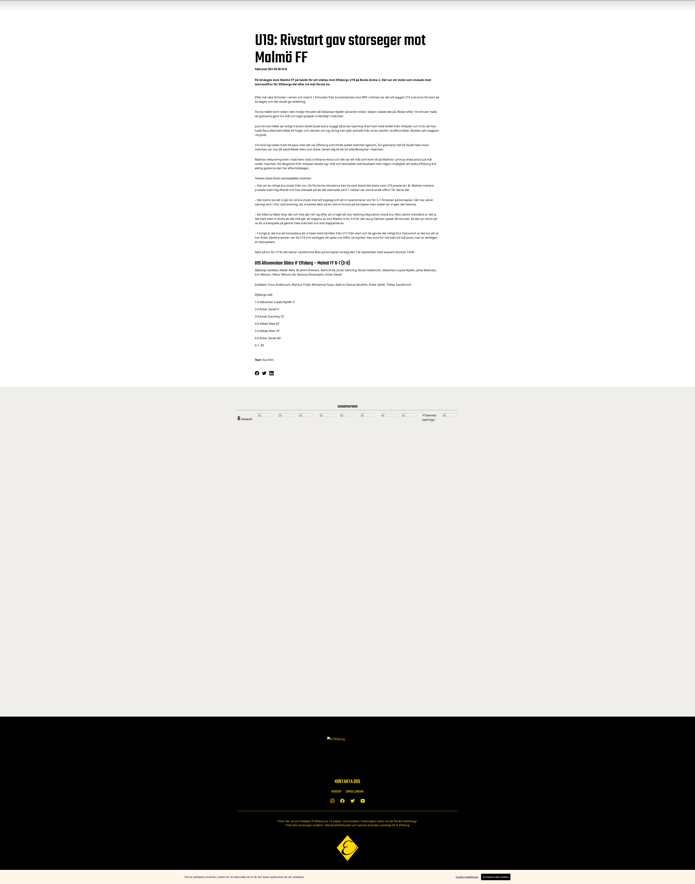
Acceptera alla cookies (496, 877)
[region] (347, 877)
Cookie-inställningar (467, 877)
